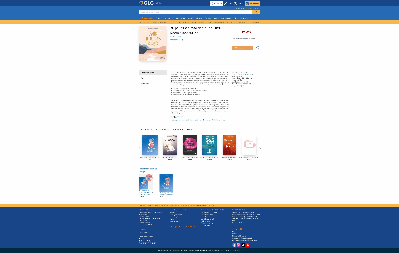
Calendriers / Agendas (223, 18)
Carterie (208, 18)
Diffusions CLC (175, 221)
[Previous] (139, 148)
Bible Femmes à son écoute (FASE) (249, 157)
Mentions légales (163, 250)
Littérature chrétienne (202, 120)
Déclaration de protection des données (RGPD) (184, 250)
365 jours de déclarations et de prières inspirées (210, 157)
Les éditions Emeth (207, 219)
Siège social (143, 220)
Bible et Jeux (205, 221)
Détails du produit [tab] (148, 72)
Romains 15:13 (237, 223)
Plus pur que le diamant (170, 157)
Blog (233, 232)
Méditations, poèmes (218, 120)
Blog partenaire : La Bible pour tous (244, 240)
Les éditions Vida (207, 215)
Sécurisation (225, 250)
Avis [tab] (142, 78)
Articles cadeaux (195, 18)
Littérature (168, 18)
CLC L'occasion (237, 234)
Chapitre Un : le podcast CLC (242, 238)
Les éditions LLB (206, 217)
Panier (172, 219)
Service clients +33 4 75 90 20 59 (247, 8)
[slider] (174, 39)
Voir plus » (143, 172)
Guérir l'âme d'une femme (190, 157)
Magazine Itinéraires (239, 236)
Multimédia (180, 18)
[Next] (260, 148)
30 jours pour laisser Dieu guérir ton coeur (150, 157)
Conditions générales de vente (210, 250)
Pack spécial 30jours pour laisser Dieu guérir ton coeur (146, 193)
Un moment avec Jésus (229, 157)
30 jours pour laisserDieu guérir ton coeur (166, 194)
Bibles (158, 18)
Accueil (172, 213)
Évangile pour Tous (207, 223)
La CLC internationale (146, 224)
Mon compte (174, 217)
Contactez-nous (144, 232)
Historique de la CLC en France (149, 218)
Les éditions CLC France (209, 213)
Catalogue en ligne (177, 120)
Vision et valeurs (144, 217)
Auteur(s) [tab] (145, 83)
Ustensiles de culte (243, 18)
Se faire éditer (206, 225)
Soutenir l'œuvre (144, 222)
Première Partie (248, 74)
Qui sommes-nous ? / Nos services (150, 213)
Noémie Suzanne (175, 36)
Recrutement (143, 215)
